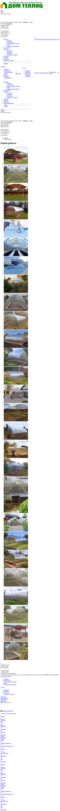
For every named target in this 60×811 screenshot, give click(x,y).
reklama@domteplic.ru (7, 711)
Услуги (6, 49)
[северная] (16, 255)
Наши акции (4, 699)
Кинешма (9, 23)
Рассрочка (9, 53)
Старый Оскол (4, 753)
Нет (32, 22)
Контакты (6, 59)
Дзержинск (4, 729)
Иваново (3, 732)
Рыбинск (3, 749)
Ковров (3, 736)
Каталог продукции (6, 676)
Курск (2, 740)
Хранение (9, 50)
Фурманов (3, 756)
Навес (8, 45)
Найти (5, 63)
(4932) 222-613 (47, 39)
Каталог (6, 39)
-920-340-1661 (39, 39)
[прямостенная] (16, 421)
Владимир (3, 726)
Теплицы (9, 40)
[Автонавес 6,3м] (16, 164)
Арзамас (3, 716)
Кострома (3, 737)
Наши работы (4, 698)
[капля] (16, 237)
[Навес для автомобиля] (16, 200)
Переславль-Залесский (7, 746)
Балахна (3, 719)
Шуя (2, 758)
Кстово (2, 739)
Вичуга (3, 725)
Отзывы (6, 57)
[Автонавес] (16, 641)
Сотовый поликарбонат (13, 46)
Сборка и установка (12, 54)
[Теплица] (16, 182)
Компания (3, 696)
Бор (2, 722)
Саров (2, 751)
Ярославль (3, 761)
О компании (7, 47)
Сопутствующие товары (13, 43)
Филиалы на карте (9, 60)
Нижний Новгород (6, 743)
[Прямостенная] (16, 476)
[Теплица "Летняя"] (16, 659)
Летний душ (10, 42)
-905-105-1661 (55, 39)
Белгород (3, 720)
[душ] (16, 512)
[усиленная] (16, 219)
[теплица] (16, 494)
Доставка (9, 52)
